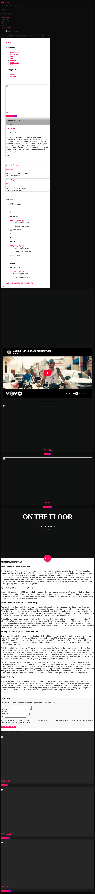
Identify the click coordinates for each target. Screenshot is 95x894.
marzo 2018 (14, 59)
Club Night (8, 184)
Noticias (13, 76)
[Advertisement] (47, 305)
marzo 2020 (14, 56)
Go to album (5, 28)
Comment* (6, 709)
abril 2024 (14, 54)
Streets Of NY (11, 116)
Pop (7, 112)
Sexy (50, 502)
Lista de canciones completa (19, 283)
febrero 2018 (15, 61)
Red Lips (47, 454)
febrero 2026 (15, 52)
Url (3, 716)
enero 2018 (14, 63)
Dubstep (47, 530)
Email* (4, 714)
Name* (4, 712)
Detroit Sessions (9, 169)
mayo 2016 (14, 65)
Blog (12, 74)
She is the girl (6, 891)
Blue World (47, 507)
